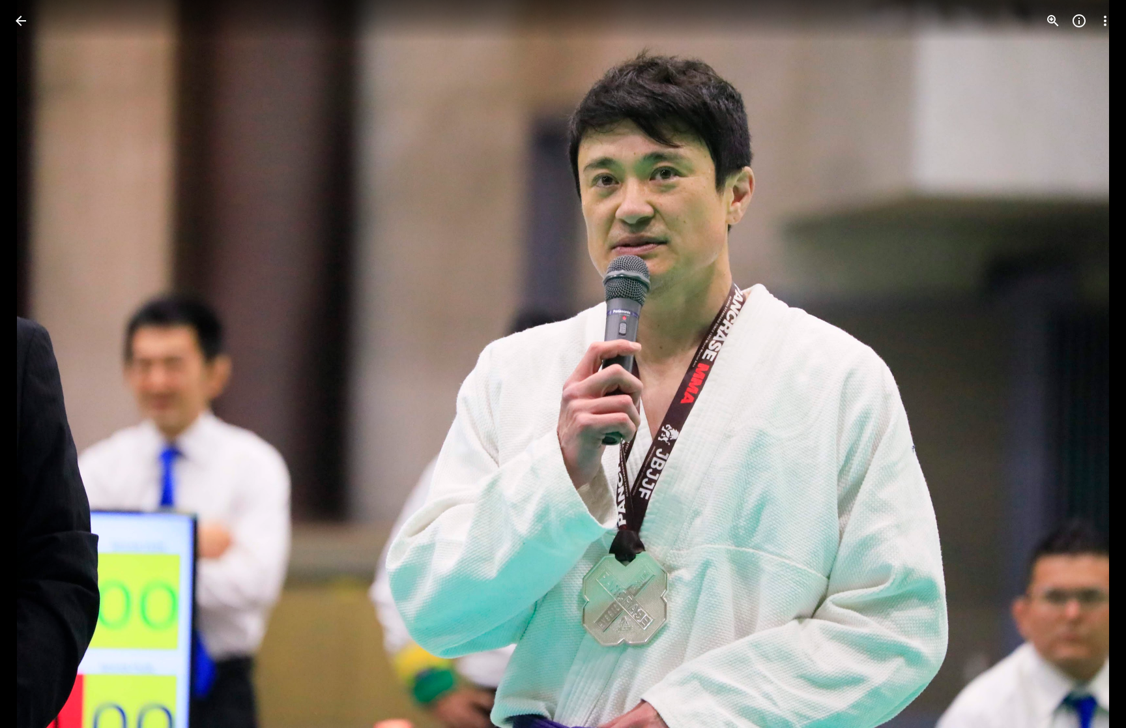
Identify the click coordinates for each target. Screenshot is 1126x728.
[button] (36, 364)
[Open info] (1079, 21)
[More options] (1105, 21)
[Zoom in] (1053, 21)
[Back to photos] (20, 20)
